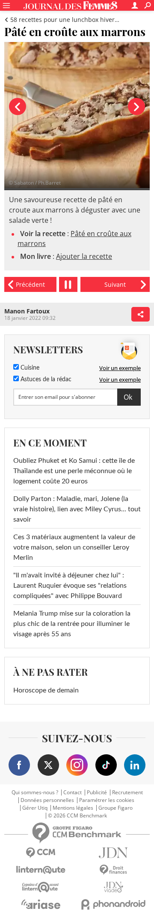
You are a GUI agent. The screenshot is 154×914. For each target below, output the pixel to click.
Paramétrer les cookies (106, 800)
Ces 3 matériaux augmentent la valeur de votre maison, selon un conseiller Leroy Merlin (74, 547)
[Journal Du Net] (113, 852)
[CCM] (40, 852)
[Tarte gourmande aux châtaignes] (115, 284)
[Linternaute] (40, 870)
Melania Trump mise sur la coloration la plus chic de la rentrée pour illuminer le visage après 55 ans (71, 624)
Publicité (97, 793)
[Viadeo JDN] (113, 887)
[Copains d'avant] (40, 887)
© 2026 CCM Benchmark (77, 816)
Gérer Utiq (34, 808)
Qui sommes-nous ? (35, 793)
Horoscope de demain (46, 690)
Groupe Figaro (115, 808)
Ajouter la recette (84, 256)
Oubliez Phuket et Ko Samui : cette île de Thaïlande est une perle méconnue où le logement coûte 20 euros (74, 471)
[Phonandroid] (113, 904)
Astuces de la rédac (45, 380)
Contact (72, 793)
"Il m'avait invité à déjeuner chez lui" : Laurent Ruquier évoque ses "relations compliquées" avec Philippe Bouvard (70, 585)
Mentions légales (73, 808)
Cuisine (29, 368)
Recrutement (127, 793)
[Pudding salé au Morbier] (30, 284)
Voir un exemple (120, 368)
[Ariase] (40, 904)
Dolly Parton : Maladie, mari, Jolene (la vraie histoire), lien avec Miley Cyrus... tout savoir (77, 509)
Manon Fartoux (27, 311)
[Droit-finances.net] (113, 870)
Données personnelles (47, 800)
